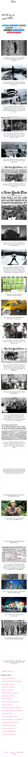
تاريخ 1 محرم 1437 (18, 28)
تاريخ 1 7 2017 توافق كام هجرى (14, 32)
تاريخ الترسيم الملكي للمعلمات (9, 725)
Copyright (14, 754)
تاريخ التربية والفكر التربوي (8, 684)
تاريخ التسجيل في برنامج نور (8, 678)
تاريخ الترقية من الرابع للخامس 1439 (10, 693)
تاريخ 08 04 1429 (13, 25)
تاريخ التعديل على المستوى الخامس (10, 716)
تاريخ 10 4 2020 (9, 28)
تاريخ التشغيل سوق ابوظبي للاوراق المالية (11, 707)
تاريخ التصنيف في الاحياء (7, 704)
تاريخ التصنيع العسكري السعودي (9, 731)
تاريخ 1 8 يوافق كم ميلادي (18, 30)
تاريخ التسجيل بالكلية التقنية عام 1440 (10, 701)
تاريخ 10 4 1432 (22, 25)
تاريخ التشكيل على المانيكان (8, 728)
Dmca (6, 752)
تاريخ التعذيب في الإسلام (7, 690)
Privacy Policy (20, 752)
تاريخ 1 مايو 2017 (7, 30)
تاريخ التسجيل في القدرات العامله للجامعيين (12, 681)
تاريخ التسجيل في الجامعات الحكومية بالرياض (12, 710)
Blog (13, 1)
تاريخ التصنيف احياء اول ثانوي (8, 687)
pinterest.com (10, 671)
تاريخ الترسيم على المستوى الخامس (10, 722)
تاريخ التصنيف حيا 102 (7, 698)
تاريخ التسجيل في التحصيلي (8, 695)
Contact (12, 752)
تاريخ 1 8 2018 (5, 25)
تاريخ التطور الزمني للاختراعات (9, 734)
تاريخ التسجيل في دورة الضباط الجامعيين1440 (12, 719)
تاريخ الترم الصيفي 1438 (7, 713)
